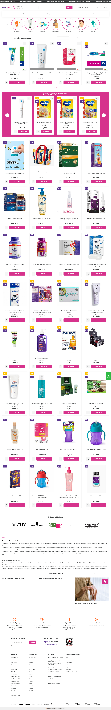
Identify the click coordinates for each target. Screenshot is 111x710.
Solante (31, 662)
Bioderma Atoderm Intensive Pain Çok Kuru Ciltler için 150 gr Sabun (96, 265)
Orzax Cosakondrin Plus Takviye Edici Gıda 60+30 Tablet (42, 265)
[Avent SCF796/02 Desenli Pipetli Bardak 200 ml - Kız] (88, 459)
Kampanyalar (16, 14)
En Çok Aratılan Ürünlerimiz (63, 37)
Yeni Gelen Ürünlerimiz (77, 37)
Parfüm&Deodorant (77, 14)
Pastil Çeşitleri (14, 669)
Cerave (30, 683)
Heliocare (31, 660)
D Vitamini (13, 664)
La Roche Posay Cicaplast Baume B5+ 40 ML (69, 73)
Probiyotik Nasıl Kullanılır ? (53, 671)
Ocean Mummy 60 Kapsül (42, 449)
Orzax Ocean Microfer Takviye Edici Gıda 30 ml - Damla (96, 73)
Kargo (67, 657)
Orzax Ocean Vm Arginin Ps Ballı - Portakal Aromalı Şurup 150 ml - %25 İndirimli (96, 172)
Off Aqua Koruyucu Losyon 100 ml (14, 449)
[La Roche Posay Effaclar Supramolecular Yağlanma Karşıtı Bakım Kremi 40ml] (6, 181)
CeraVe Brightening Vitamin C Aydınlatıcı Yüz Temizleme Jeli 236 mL (42, 357)
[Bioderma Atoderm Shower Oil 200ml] (33, 227)
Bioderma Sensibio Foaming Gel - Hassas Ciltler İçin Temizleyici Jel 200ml (69, 496)
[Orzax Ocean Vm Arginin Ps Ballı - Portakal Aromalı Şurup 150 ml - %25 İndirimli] (88, 181)
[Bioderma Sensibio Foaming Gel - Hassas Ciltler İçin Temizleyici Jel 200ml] (60, 505)
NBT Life (31, 674)
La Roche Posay (32, 657)
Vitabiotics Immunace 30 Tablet (69, 357)
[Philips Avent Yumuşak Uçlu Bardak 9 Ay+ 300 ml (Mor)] (60, 459)
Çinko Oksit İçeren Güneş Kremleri (55, 678)
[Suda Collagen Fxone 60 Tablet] (88, 505)
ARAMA (69, 7)
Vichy (30, 676)
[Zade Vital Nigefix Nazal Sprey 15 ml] (88, 227)
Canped (31, 688)
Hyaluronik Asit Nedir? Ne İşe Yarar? (86, 603)
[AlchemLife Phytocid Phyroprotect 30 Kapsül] (60, 320)
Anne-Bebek (33, 14)
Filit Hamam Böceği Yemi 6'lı (96, 403)
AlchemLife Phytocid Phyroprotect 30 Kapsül (69, 311)
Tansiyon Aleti (14, 674)
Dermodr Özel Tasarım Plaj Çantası (42, 172)
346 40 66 (51, 642)
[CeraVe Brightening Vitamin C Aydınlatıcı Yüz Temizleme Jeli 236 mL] (33, 366)
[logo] (6, 7)
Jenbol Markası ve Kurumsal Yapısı (13, 578)
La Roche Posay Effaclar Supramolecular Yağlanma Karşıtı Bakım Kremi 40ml (15, 172)
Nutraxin (31, 667)
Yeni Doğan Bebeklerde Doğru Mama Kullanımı (54, 664)
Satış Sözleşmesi (69, 660)
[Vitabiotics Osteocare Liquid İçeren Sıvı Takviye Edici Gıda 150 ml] (6, 320)
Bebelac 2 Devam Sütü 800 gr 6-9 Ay (44, 123)
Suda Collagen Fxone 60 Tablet (96, 496)
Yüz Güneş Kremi (15, 681)
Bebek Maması (14, 657)
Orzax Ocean (32, 669)
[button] (7, 25)
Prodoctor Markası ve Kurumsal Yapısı (50, 578)
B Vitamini (13, 685)
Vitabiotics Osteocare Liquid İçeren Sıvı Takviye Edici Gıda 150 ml (14, 311)
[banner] (19, 525)
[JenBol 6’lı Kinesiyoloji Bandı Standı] (88, 366)
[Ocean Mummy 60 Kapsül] (33, 459)
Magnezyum (14, 662)
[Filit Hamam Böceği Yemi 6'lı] (88, 412)
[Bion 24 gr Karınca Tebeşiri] (60, 412)
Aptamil (31, 685)
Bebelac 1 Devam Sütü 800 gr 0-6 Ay (21, 123)
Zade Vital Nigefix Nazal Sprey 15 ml (96, 218)
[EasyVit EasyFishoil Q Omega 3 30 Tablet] (6, 505)
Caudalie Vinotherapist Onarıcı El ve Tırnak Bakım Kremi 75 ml (96, 311)
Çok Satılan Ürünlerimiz (91, 37)
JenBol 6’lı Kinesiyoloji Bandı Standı (96, 357)
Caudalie (31, 681)
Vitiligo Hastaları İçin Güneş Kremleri (55, 657)
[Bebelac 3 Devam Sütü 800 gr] (60, 131)
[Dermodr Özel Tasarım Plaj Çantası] (33, 181)
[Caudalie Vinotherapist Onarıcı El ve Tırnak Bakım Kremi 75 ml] (88, 320)
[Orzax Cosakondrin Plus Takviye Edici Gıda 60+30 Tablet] (33, 274)
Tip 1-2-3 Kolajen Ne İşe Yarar (54, 667)
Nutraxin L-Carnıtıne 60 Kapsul (14, 218)
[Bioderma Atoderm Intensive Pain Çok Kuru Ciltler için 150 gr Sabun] (88, 274)
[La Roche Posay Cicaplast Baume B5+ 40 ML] (60, 82)
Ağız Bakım (25, 14)
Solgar (30, 664)
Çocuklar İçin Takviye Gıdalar (17, 667)
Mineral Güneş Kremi (15, 676)
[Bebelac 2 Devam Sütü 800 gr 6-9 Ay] (38, 131)
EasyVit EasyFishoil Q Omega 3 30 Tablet (15, 496)
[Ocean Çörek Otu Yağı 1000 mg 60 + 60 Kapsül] (6, 274)
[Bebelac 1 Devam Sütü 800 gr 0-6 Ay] (15, 131)
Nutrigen (31, 671)
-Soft (47, 708)
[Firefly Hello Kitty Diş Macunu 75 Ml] (6, 366)
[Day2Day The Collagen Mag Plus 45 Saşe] (60, 274)
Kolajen (13, 690)
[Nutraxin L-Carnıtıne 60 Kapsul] (6, 227)
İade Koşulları (69, 662)
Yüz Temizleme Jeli (15, 678)
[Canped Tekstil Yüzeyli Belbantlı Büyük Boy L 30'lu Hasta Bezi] (83, 131)
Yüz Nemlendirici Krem (16, 695)
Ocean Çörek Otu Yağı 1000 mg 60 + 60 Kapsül (14, 265)
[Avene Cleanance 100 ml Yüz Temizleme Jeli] (33, 412)
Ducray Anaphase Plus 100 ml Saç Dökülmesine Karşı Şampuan (14, 404)
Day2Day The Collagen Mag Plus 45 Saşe (69, 264)
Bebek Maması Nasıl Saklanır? (54, 674)
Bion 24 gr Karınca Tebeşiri (69, 403)
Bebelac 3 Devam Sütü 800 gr (67, 122)
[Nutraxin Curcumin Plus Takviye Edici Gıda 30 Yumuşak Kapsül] (60, 181)
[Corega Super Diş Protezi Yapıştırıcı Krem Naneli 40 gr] (33, 82)
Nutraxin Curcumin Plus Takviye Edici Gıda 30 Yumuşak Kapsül (69, 172)
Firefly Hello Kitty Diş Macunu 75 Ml (14, 357)
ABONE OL (32, 642)
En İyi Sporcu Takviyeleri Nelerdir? (55, 676)
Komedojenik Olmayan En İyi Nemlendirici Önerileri (54, 660)
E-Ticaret (51, 708)
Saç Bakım (87, 14)
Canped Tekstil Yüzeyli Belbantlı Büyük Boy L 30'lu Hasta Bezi (89, 123)
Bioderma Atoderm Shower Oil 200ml (42, 218)
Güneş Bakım (50, 14)
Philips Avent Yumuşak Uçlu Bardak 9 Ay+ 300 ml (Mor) (69, 450)
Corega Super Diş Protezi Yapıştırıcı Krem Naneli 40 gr (42, 73)
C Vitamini (13, 660)
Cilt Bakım (41, 14)
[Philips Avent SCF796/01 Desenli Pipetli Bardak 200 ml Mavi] (33, 505)
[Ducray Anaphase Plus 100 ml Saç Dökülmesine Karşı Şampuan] (6, 412)
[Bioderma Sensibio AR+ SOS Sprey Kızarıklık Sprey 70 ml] (60, 227)
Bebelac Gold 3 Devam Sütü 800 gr (14, 73)
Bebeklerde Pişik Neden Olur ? (54, 681)
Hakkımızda (68, 669)
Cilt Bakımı (13, 692)
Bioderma (31, 678)
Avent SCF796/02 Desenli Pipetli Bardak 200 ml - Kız (96, 450)
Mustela (31, 690)
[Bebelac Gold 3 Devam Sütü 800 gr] (6, 82)
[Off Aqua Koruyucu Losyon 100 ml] (6, 459)
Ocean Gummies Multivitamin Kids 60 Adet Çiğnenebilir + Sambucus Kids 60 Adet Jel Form (42, 311)
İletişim (67, 667)
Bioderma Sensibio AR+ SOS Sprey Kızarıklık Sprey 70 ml (69, 219)
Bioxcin (31, 692)
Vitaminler (96, 14)
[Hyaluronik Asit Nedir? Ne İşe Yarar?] (92, 589)
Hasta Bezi (13, 688)
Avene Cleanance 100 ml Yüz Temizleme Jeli (42, 404)
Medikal (67, 14)
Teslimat (67, 664)
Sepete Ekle (17, 82)
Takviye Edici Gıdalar (15, 683)
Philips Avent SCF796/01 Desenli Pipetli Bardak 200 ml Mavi (42, 496)
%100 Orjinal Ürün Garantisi (71, 671)
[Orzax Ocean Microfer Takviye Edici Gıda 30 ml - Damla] (88, 82)
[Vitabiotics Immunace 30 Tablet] (60, 366)
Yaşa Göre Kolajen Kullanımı (54, 683)
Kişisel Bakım (59, 14)
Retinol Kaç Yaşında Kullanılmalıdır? (55, 669)
